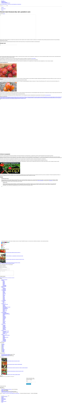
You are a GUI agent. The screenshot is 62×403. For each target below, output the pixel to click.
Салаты (4, 309)
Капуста (4, 292)
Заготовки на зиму (5, 304)
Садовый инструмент (6, 332)
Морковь (4, 294)
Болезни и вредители (4, 279)
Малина (4, 328)
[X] (5, 242)
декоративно (50, 180)
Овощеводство (3, 398)
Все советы (4, 340)
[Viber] (6, 242)
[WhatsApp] (7, 242)
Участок (2, 330)
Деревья (2, 280)
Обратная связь (3, 1)
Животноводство (3, 286)
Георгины (4, 316)
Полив (4, 338)
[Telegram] (8, 242)
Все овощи (4, 300)
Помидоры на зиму (5, 308)
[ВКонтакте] (1, 242)
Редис (4, 296)
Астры (4, 315)
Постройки (4, 331)
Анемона (4, 314)
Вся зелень (4, 289)
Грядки (4, 336)
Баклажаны (4, 290)
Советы (2, 334)
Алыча (4, 284)
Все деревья (4, 285)
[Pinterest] (4, 242)
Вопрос (2, 390)
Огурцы (4, 295)
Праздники (4, 339)
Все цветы (4, 323)
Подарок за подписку (4, 2)
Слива (4, 283)
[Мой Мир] (3, 242)
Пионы (4, 319)
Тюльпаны (4, 321)
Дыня (3, 291)
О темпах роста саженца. (4, 391)
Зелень (2, 287)
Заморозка (4, 306)
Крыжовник (4, 327)
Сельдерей (4, 288)
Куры (3, 301)
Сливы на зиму (5, 310)
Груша (4, 281)
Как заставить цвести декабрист (5, 354)
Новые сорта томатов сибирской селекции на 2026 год (13, 252)
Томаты (4, 13)
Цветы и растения (3, 312)
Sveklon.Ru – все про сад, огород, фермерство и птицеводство (11, 393)
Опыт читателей (3, 341)
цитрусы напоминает (40, 180)
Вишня (4, 282)
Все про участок (5, 333)
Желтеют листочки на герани (5, 355)
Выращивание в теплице (6, 335)
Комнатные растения (6, 313)
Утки (3, 302)
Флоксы (4, 322)
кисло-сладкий (34, 58)
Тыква (4, 298)
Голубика (4, 325)
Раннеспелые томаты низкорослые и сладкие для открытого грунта (15, 259)
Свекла (4, 297)
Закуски (4, 305)
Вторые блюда (5, 307)
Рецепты (2, 303)
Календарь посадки (5, 337)
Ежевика (4, 326)
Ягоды (2, 324)
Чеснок (4, 299)
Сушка (4, 311)
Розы (3, 320)
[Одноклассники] (2, 242)
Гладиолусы (4, 317)
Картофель (4, 293)
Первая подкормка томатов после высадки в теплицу (13, 262)
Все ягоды (4, 329)
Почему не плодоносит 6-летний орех (6, 389)
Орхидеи (4, 318)
